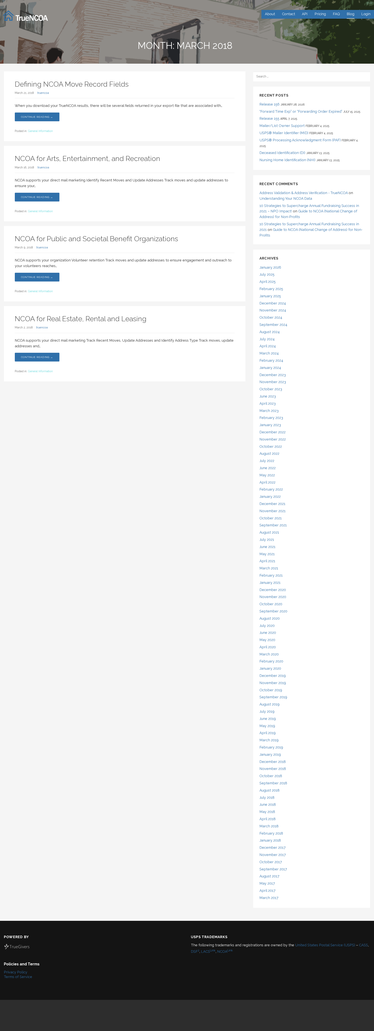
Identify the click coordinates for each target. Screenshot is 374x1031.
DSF (195, 951)
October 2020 (270, 604)
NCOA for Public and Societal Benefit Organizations (96, 239)
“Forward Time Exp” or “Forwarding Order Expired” (300, 111)
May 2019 (267, 726)
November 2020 (272, 597)
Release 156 (269, 104)
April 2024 (267, 346)
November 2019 (272, 683)
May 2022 (267, 475)
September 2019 (273, 697)
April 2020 (267, 647)
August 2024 (269, 332)
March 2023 (269, 411)
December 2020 (272, 590)
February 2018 (271, 833)
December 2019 (272, 676)
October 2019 (270, 690)
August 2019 (269, 704)
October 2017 (270, 862)
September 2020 (273, 611)
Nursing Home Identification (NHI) (287, 160)
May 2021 (267, 554)
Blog (350, 14)
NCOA (225, 951)
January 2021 (269, 583)
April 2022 (267, 482)
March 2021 (268, 568)
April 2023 (267, 403)
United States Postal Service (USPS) (325, 945)
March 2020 (269, 654)
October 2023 (270, 389)
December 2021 (272, 504)
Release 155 (269, 118)
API (305, 14)
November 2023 (272, 382)
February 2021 (271, 575)
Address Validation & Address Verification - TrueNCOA (303, 193)
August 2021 (269, 532)
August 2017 (269, 876)
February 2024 (271, 360)
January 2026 (270, 267)
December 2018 (272, 762)
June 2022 (267, 468)
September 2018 (273, 783)
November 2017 (272, 855)
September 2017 (273, 869)
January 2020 (270, 668)
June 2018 (267, 804)
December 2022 (272, 432)
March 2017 (268, 898)
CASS (363, 945)
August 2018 (269, 790)
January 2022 (270, 496)
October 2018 (270, 776)
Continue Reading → (37, 116)
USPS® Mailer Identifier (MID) (283, 133)
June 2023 (267, 396)
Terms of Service (18, 977)
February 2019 (271, 747)
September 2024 (273, 325)
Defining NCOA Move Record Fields (72, 84)
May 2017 (267, 883)
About (270, 14)
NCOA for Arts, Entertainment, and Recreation (87, 158)
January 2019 (270, 754)
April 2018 (267, 819)
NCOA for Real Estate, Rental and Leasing (80, 319)
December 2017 (272, 847)
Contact (288, 14)
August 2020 (269, 618)
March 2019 (269, 740)
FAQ (336, 14)
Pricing (320, 14)
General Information (40, 131)
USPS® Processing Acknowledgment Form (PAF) (300, 140)
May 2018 (267, 812)
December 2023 (272, 375)
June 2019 (267, 719)
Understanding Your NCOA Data (285, 198)
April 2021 (267, 561)
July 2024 (267, 339)
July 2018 (266, 797)
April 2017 (267, 890)
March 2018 (269, 826)
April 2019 (267, 733)
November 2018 (272, 769)
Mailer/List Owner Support (282, 126)
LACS (208, 951)
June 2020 (267, 633)
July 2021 (266, 539)
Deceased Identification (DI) (282, 153)
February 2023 (271, 418)
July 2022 (266, 461)
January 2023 (270, 425)
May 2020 (267, 640)
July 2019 (266, 711)
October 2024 (270, 317)
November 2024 (272, 310)
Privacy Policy (15, 972)
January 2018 (270, 840)
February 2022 (271, 489)
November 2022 (272, 439)
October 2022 (270, 446)
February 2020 (271, 661)
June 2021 (267, 547)
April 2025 (267, 282)
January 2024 (270, 368)
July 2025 (266, 274)
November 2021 (272, 511)
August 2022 (269, 453)
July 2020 (267, 626)
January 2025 (270, 296)
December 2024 (272, 303)
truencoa (43, 92)
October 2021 (270, 518)
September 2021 (273, 525)
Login (365, 14)
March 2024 (269, 353)
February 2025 (271, 289)
